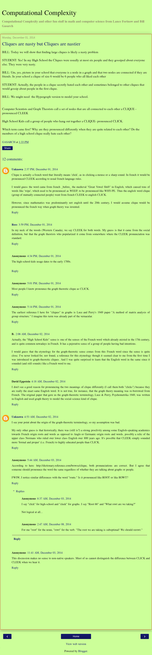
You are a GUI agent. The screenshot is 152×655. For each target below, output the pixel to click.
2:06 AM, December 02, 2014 (32, 334)
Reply (15, 212)
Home (76, 636)
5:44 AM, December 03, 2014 (44, 460)
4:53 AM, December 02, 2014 (41, 417)
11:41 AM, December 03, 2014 (45, 552)
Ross (14, 224)
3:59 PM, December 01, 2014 (35, 224)
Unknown (17, 169)
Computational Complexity (39, 12)
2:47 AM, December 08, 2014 (54, 524)
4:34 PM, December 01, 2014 (44, 256)
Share (7, 148)
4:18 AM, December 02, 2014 (48, 381)
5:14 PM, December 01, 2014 (44, 307)
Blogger (82, 651)
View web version (76, 644)
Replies (20, 491)
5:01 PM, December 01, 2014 (44, 283)
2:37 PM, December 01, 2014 (41, 169)
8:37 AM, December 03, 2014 (54, 498)
